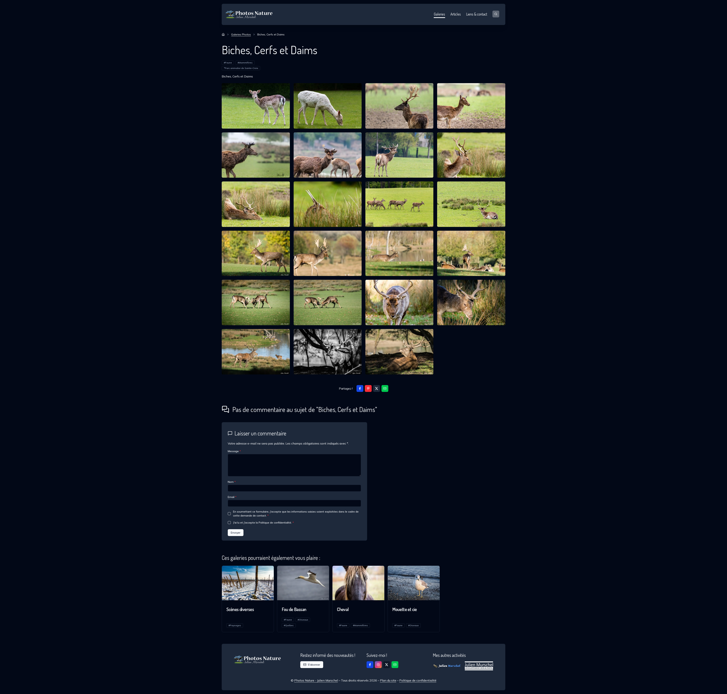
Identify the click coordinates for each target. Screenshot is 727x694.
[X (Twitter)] (376, 388)
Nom (232, 482)
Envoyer (235, 532)
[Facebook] (359, 388)
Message (234, 451)
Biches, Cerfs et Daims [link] (271, 34)
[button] (384, 388)
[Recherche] (495, 14)
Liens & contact (476, 14)
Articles (455, 14)
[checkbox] (229, 513)
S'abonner (314, 664)
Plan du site (388, 680)
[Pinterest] (368, 388)
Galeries (439, 14)
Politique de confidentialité (417, 680)
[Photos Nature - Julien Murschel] (249, 14)
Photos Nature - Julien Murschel (316, 680)
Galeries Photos (241, 34)
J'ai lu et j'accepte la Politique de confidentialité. (263, 522)
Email (232, 497)
